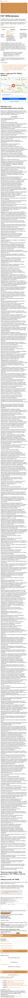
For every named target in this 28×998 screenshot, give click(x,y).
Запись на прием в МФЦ (8, 971)
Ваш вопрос (3, 903)
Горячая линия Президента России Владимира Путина (15, 64)
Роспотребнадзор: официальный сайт (15, 984)
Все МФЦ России (7, 935)
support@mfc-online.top (18, 995)
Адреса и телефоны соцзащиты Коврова (15, 982)
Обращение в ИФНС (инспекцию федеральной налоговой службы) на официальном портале (13, 68)
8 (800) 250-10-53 (10, 31)
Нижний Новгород (5, 948)
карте (18, 974)
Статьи (4, 11)
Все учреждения (6, 9)
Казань (10, 948)
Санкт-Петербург (8, 943)
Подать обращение (7, 10)
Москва (2, 943)
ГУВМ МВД (6, 6)
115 (1, 960)
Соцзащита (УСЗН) (7, 5)
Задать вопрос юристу (5, 913)
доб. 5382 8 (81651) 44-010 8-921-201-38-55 (10, 33)
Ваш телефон (3, 900)
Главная (5, 3)
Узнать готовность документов (10, 951)
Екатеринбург (10, 945)
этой (25, 59)
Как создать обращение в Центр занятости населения (15, 66)
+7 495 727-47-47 (4, 964)
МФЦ (4, 4)
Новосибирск (4, 945)
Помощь (5, 12)
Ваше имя (3, 898)
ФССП (4, 8)
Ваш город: (3, 901)
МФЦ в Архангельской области (13, 987)
